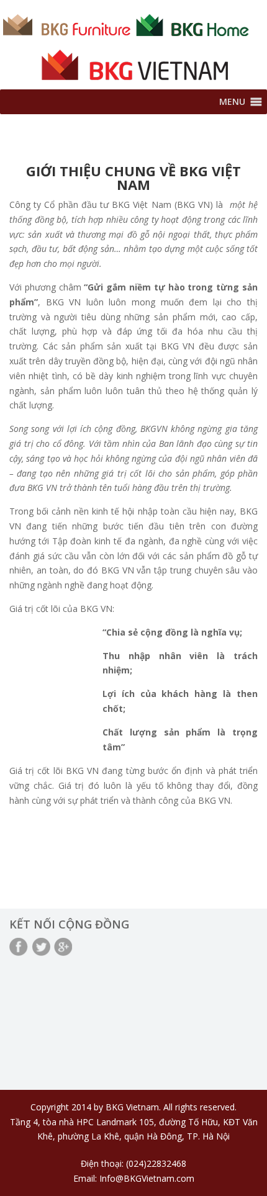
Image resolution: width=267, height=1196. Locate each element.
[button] (232, 101)
